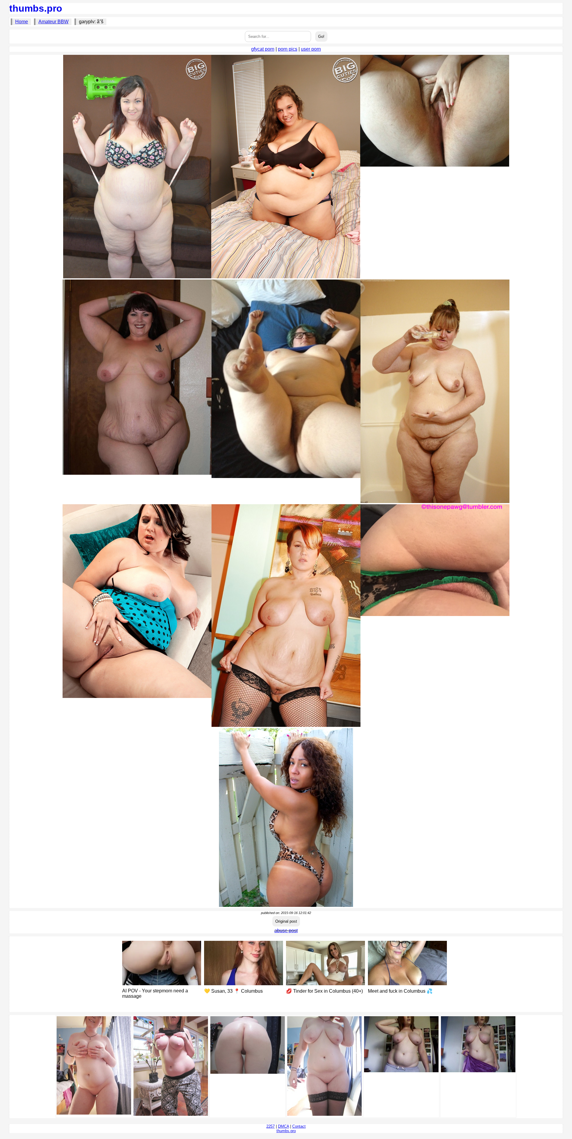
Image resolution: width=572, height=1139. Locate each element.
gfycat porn (262, 49)
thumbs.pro (35, 8)
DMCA (283, 1126)
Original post (286, 921)
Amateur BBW (53, 21)
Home (21, 21)
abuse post (286, 930)
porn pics (287, 49)
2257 (270, 1126)
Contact (299, 1126)
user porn (311, 49)
